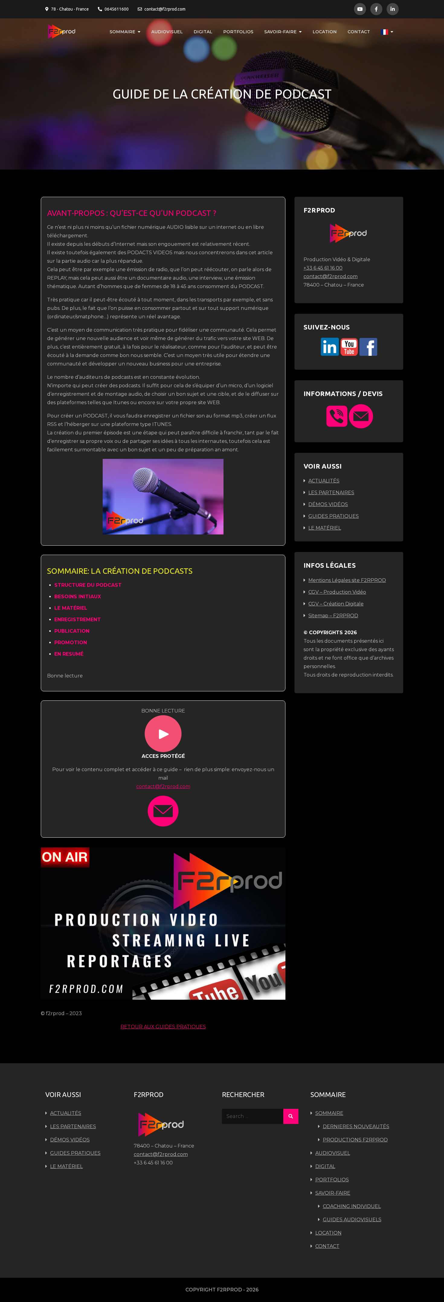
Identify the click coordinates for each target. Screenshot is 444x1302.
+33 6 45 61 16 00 (323, 268)
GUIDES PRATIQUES (333, 516)
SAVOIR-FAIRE (280, 31)
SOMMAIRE (122, 31)
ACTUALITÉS (323, 481)
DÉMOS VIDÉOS (328, 504)
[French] (387, 31)
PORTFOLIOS (238, 31)
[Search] (290, 1116)
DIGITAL (203, 31)
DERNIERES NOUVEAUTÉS (356, 1126)
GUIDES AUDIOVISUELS (352, 1219)
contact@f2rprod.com (164, 9)
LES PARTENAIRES (331, 492)
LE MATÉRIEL (324, 528)
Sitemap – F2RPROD (333, 616)
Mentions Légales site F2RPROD (347, 580)
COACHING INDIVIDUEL (352, 1206)
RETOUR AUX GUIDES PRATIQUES (163, 1027)
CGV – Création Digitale (336, 604)
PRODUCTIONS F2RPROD (355, 1140)
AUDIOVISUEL (167, 31)
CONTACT (359, 31)
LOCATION (325, 31)
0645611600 (117, 9)
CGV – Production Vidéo (337, 592)
